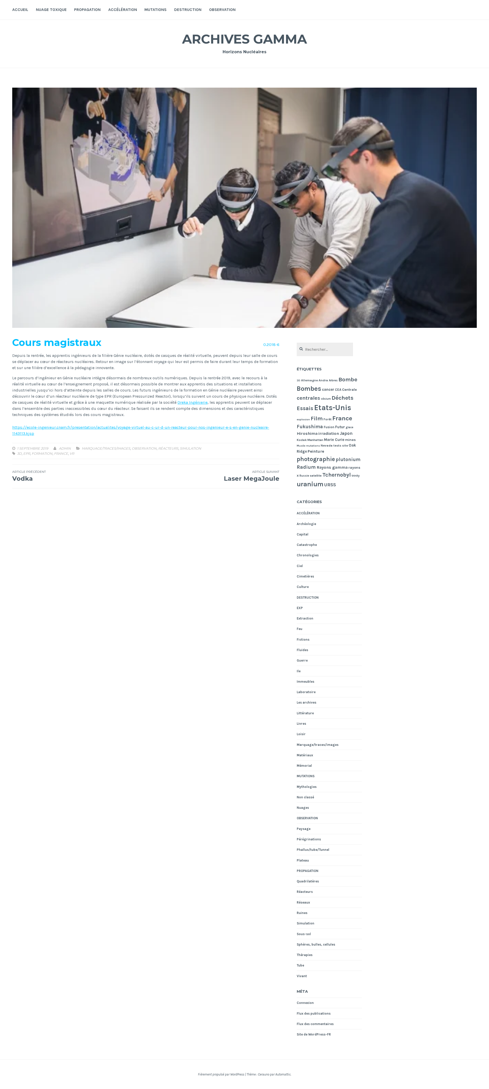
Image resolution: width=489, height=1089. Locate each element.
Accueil (20, 9)
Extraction (305, 618)
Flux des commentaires (315, 1024)
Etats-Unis (332, 407)
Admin (65, 448)
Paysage (303, 829)
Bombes (309, 388)
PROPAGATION (87, 9)
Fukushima (310, 426)
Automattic (283, 1074)
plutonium (348, 459)
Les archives (306, 702)
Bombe (347, 379)
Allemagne (309, 380)
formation (42, 453)
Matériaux (305, 755)
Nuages (303, 808)
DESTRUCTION (187, 9)
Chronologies (308, 555)
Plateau (303, 860)
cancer (328, 389)
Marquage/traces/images (106, 448)
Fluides (302, 650)
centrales (308, 398)
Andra (323, 380)
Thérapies (305, 955)
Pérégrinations (309, 839)
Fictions (303, 639)
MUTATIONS (155, 9)
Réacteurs (168, 448)
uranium (310, 484)
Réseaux (303, 902)
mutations (313, 445)
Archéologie (306, 524)
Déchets (343, 397)
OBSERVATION (222, 9)
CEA (338, 390)
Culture (303, 587)
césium (326, 398)
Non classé (305, 797)
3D (19, 453)
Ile (299, 671)
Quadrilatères (308, 881)
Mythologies (307, 787)
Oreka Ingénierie (193, 402)
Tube (300, 965)
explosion (303, 419)
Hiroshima (307, 433)
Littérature (305, 713)
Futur (340, 427)
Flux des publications (314, 1013)
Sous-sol (304, 934)
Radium (306, 467)
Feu (299, 629)
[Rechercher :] (325, 350)
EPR (26, 453)
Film (317, 418)
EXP (300, 608)
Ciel (300, 566)
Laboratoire (306, 692)
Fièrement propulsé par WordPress (221, 1074)
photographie (316, 459)
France (61, 453)
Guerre (302, 660)
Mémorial (304, 766)
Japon (346, 433)
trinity (356, 475)
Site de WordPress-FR (314, 1034)
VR (72, 453)
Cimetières (305, 576)
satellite (316, 475)
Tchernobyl (336, 475)
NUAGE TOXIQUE (51, 9)
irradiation (328, 433)
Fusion (329, 427)
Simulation (190, 448)
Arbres (333, 380)
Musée (301, 445)
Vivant (302, 976)
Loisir (301, 734)
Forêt (327, 419)
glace (349, 427)
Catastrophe (307, 545)
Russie (304, 475)
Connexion (305, 1003)
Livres (301, 723)
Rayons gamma (332, 467)
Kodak (302, 440)
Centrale (349, 389)
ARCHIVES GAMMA (244, 39)
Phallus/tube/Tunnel (313, 850)
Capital (302, 534)
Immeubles (305, 681)
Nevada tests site (334, 445)
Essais (305, 408)
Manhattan (315, 440)
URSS (330, 485)
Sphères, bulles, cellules (316, 944)
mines (350, 440)
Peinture (316, 451)
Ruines (302, 913)
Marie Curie (334, 439)
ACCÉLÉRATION (122, 9)
